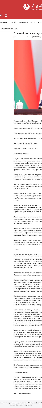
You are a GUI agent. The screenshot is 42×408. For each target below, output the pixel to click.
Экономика (23, 22)
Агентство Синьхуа (26, 37)
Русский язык (5, 29)
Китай (13, 22)
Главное (3, 22)
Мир (32, 22)
